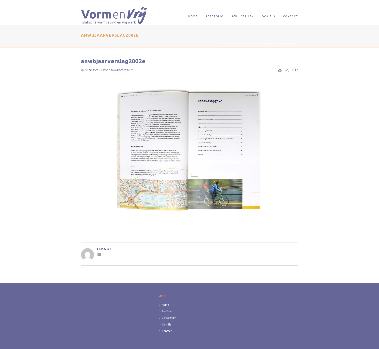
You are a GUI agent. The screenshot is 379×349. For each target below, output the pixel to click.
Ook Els (268, 16)
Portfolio (214, 16)
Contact (290, 16)
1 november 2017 (118, 70)
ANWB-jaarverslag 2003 (247, 43)
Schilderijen (242, 16)
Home (193, 16)
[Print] (279, 70)
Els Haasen (91, 70)
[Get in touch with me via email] (99, 255)
